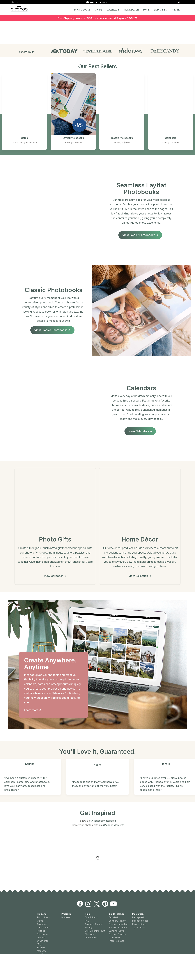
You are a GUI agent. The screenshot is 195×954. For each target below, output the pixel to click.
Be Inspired (138, 903)
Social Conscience (118, 913)
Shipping (89, 920)
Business (16, 2)
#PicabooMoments (113, 825)
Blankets (41, 934)
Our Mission (114, 903)
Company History (117, 907)
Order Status (91, 923)
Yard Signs (42, 940)
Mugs (40, 930)
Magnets (41, 937)
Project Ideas (138, 910)
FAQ (87, 907)
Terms (98, 952)
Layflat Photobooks (73, 137)
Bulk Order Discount (95, 917)
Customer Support (94, 910)
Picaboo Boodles (117, 920)
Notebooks (42, 920)
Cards (24, 137)
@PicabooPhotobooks (103, 820)
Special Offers (44, 944)
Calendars (170, 137)
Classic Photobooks (122, 137)
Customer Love (116, 917)
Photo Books (43, 903)
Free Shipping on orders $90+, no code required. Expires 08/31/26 (97, 18)
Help (179, 2)
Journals (41, 923)
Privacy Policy (108, 952)
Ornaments (42, 927)
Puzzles (41, 917)
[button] (3, 851)
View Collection (55, 575)
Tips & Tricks (91, 903)
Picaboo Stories (140, 907)
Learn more (31, 710)
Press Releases (116, 927)
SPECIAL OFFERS (98, 2)
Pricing (88, 913)
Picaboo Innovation (118, 910)
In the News (114, 923)
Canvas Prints (44, 913)
